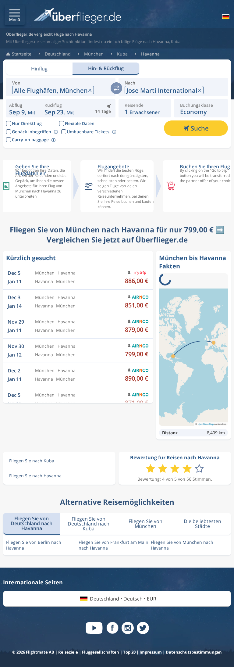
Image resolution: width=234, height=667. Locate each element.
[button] (15, 15)
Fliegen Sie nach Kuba (31, 461)
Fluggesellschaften (100, 652)
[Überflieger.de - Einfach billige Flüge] (77, 16)
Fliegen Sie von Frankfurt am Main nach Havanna (113, 545)
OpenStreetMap (206, 423)
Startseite (21, 54)
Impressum (151, 652)
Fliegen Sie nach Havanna (35, 476)
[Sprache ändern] (225, 17)
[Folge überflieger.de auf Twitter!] (143, 628)
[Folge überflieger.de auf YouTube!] (94, 628)
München (94, 54)
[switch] (116, 88)
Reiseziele (68, 652)
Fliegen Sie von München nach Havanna (182, 545)
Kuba (122, 54)
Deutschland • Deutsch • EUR (123, 598)
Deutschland (58, 54)
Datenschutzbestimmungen (194, 652)
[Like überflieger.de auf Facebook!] (112, 628)
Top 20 (129, 652)
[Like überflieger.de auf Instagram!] (128, 628)
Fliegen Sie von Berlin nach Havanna (33, 545)
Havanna (150, 54)
